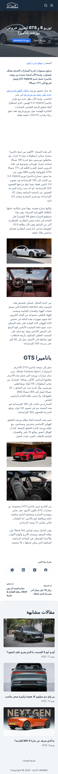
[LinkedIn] (23, 570)
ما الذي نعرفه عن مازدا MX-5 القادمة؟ (34, 740)
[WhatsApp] (12, 570)
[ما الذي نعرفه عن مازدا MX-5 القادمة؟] (29, 721)
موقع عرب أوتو (35, 62)
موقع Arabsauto (21, 40)
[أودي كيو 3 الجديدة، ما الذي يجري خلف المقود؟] (29, 632)
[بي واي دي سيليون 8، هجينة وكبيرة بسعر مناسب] (29, 677)
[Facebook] (45, 570)
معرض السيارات (29, 760)
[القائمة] (51, 5)
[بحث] (45, 5)
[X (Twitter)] (34, 570)
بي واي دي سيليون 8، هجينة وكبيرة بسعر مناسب (30, 696)
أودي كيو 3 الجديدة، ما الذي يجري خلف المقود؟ (31, 652)
